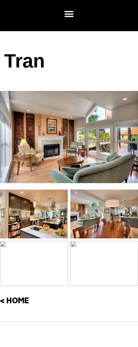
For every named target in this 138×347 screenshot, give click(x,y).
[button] (69, 14)
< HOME (14, 301)
